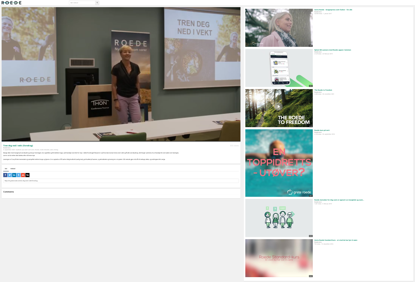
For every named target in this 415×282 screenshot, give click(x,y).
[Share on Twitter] (10, 175)
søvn (51, 150)
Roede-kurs (6, 148)
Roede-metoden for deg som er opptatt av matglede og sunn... (339, 200)
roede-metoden (44, 150)
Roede (37, 150)
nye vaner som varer (28, 150)
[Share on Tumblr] (19, 175)
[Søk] (97, 3)
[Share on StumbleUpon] (23, 175)
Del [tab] (6, 169)
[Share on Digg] (27, 175)
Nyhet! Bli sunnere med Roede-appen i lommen (332, 50)
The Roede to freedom (323, 90)
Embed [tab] (13, 169)
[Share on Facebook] (5, 175)
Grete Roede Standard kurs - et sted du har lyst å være (335, 240)
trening (56, 150)
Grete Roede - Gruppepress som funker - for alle (333, 10)
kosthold (18, 150)
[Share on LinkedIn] (14, 175)
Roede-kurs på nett (322, 130)
